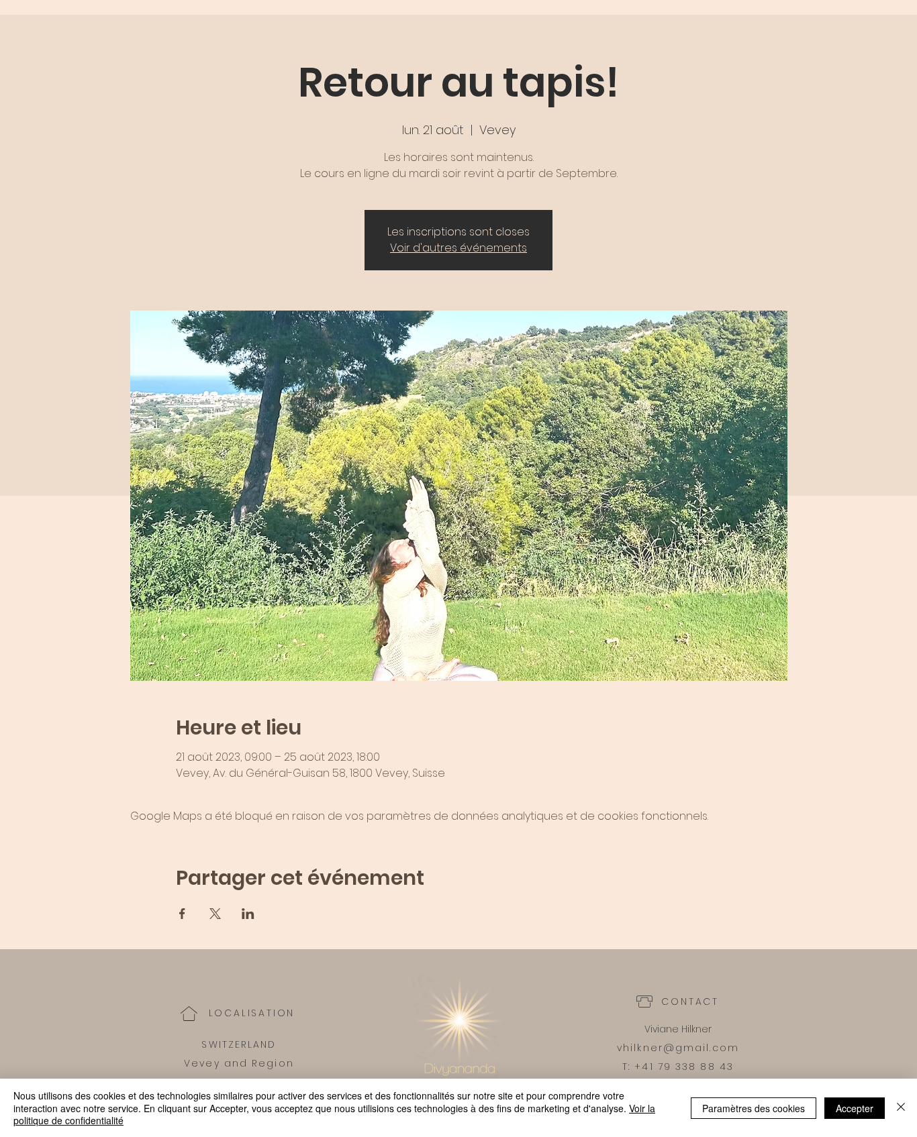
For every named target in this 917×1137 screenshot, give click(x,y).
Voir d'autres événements (458, 248)
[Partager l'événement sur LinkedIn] (248, 913)
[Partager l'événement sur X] (215, 913)
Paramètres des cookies (753, 1108)
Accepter (854, 1108)
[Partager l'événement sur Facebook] (182, 913)
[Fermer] (901, 1107)
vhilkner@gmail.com (678, 1047)
